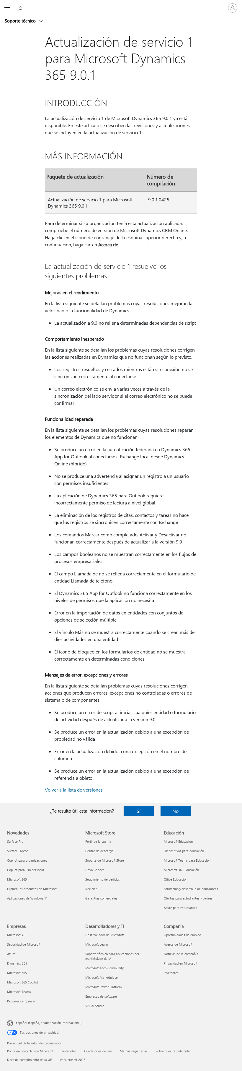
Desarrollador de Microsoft (104, 935)
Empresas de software (101, 996)
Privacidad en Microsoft (180, 963)
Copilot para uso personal (25, 870)
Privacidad (68, 1051)
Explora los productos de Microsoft (32, 888)
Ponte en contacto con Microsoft (30, 1051)
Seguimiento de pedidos (102, 879)
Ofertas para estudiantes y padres (188, 898)
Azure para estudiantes (180, 907)
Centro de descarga (99, 851)
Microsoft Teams (19, 991)
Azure (11, 954)
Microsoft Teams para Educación (187, 860)
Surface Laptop (17, 851)
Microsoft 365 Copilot (22, 982)
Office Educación (175, 879)
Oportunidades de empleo (182, 935)
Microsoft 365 (17, 879)
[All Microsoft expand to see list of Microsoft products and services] (7, 8)
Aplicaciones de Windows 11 (27, 898)
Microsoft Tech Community (104, 968)
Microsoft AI (15, 935)
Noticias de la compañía (181, 954)
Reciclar (91, 888)
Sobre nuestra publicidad (173, 1051)
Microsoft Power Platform (103, 987)
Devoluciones (94, 870)
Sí (138, 811)
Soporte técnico (21, 21)
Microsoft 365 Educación (181, 870)
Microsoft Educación (178, 841)
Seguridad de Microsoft (23, 944)
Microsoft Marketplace (101, 977)
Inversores (171, 972)
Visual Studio (94, 1006)
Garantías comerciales (101, 898)
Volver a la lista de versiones (74, 790)
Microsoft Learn (96, 944)
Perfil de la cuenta (98, 841)
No (175, 811)
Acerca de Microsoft (178, 944)
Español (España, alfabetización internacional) (48, 1022)
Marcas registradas (134, 1051)
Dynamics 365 (17, 963)
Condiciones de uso (98, 1051)
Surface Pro (15, 841)
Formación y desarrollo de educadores (191, 888)
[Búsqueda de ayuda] (21, 7)
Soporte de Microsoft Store (104, 860)
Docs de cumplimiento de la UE (29, 1059)
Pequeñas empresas (21, 1001)
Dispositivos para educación (184, 851)
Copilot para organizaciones (27, 860)
